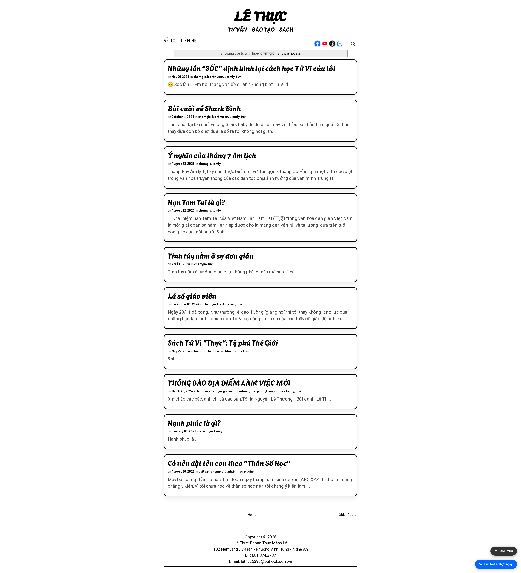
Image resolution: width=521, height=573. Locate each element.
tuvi (239, 77)
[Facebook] (319, 44)
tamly (231, 77)
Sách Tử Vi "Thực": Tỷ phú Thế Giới (223, 342)
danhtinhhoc (234, 471)
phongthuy (265, 391)
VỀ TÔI (170, 40)
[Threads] (334, 44)
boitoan (199, 351)
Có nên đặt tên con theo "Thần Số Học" (229, 462)
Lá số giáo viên (192, 295)
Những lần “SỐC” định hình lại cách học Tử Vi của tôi (251, 68)
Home (252, 515)
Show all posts (289, 53)
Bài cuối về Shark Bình (204, 108)
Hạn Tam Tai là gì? (196, 201)
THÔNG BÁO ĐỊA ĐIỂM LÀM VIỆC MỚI (229, 382)
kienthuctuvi (216, 77)
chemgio (199, 77)
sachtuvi (226, 351)
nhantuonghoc (245, 391)
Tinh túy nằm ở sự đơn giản (211, 255)
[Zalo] (342, 44)
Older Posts (347, 515)
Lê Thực (260, 15)
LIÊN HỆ (189, 40)
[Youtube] (327, 44)
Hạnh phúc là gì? (194, 422)
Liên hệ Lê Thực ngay (498, 564)
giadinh (228, 391)
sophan (279, 391)
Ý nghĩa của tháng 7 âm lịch (212, 154)
